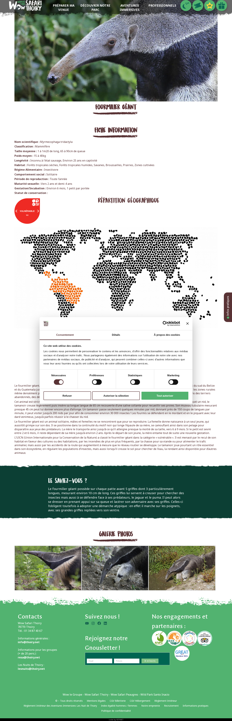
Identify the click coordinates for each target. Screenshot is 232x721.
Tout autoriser (165, 395)
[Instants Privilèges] (209, 5)
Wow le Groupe (72, 694)
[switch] (97, 382)
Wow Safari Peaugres (124, 694)
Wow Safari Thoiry (96, 694)
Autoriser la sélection (116, 395)
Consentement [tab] (65, 334)
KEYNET (120, 719)
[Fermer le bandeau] (187, 323)
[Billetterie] (197, 5)
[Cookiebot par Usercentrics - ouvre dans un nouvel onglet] (165, 323)
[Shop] (221, 5)
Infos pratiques (228, 306)
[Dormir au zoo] (185, 5)
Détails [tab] (116, 334)
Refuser (67, 395)
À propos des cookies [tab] (167, 334)
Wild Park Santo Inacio (154, 694)
